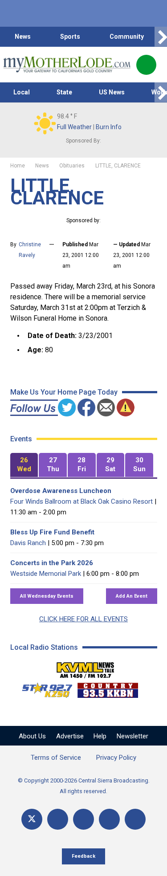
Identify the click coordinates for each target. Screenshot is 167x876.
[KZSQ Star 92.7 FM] (43, 688)
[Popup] (146, 65)
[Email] (109, 819)
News (23, 36)
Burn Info (109, 126)
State (64, 92)
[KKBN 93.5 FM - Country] (107, 688)
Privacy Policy (116, 758)
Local (21, 92)
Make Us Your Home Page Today (64, 392)
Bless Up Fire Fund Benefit (52, 532)
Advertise (70, 736)
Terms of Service (56, 758)
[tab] (24, 465)
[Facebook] (57, 819)
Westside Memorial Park (45, 574)
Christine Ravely (30, 249)
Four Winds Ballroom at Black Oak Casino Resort (81, 501)
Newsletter (132, 736)
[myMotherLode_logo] (66, 64)
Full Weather (74, 126)
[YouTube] (83, 819)
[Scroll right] (161, 37)
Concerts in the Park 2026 (51, 563)
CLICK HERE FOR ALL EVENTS (83, 619)
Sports (70, 36)
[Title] (135, 819)
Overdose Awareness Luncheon (60, 491)
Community (127, 36)
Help (100, 736)
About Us (32, 736)
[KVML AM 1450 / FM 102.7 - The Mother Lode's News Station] (85, 667)
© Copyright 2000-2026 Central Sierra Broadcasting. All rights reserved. (84, 786)
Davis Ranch (28, 543)
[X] (31, 819)
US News (112, 92)
